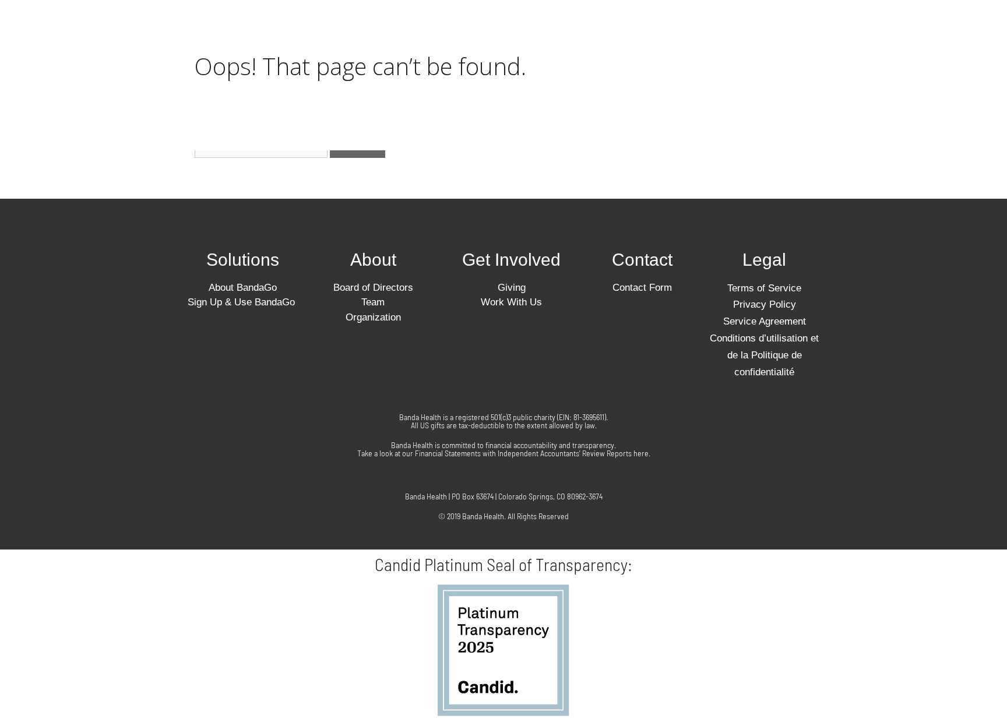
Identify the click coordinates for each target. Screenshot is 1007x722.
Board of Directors (373, 287)
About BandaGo (243, 287)
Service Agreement (764, 321)
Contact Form (642, 287)
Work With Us (781, 25)
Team (373, 302)
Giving (637, 25)
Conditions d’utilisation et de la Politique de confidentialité (661, 79)
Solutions (481, 25)
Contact (699, 25)
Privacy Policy (781, 52)
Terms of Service (676, 52)
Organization (373, 317)
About (373, 259)
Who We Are (563, 25)
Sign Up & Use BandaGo (243, 302)
